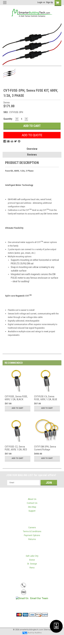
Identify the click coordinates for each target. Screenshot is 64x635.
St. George (32, 564)
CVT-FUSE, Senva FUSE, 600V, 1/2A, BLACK (16, 398)
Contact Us (32, 503)
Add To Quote (32, 135)
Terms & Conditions (32, 531)
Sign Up (49, 2)
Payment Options (32, 535)
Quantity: (8, 118)
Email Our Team (39, 598)
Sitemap (47, 630)
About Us (32, 499)
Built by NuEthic (35, 633)
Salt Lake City (32, 556)
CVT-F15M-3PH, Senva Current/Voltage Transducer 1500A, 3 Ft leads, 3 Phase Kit (45, 448)
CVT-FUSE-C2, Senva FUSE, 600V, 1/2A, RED (16, 448)
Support (32, 511)
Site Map (32, 507)
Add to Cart (17, 408)
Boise (32, 560)
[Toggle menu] (4, 4)
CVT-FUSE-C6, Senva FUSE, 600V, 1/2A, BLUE (45, 398)
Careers (32, 527)
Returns (32, 539)
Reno (32, 567)
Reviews (32, 154)
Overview (32, 148)
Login (39, 2)
